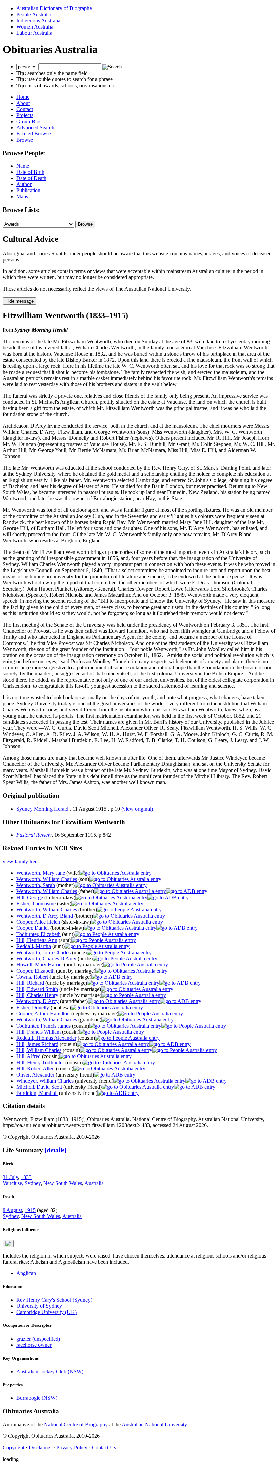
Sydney (11, 1216)
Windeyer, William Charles (45, 1081)
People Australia (33, 14)
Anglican (26, 1273)
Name (22, 166)
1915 (30, 1210)
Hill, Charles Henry (37, 995)
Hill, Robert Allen (35, 1068)
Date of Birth (30, 172)
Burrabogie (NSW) (36, 1398)
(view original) (137, 809)
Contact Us (104, 1447)
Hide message (19, 301)
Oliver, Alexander (35, 1075)
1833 (26, 1177)
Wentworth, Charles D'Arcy (46, 958)
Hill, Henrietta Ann (36, 940)
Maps (22, 196)
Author (24, 184)
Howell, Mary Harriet (39, 964)
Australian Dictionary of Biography (54, 8)
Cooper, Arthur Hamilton (43, 1013)
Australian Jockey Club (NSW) (49, 1371)
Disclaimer (40, 1447)
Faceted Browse (33, 134)
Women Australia (34, 27)
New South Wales (62, 1183)
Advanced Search (35, 127)
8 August (12, 1210)
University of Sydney (39, 1306)
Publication (28, 190)
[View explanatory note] (8, 1243)
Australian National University (154, 1424)
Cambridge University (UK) (46, 1312)
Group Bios (28, 121)
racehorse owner (34, 1345)
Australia (94, 1183)
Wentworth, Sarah (35, 885)
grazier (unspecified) (38, 1339)
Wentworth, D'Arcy (37, 1001)
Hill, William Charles (38, 1050)
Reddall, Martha (33, 946)
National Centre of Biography (76, 1424)
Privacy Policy (71, 1447)
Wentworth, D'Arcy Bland (44, 916)
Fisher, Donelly (32, 1007)
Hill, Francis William (38, 1032)
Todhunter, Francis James (43, 1026)
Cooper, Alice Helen (38, 922)
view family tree (20, 861)
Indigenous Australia (38, 20)
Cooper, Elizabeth (35, 971)
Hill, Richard (30, 983)
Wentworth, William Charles (46, 879)
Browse (24, 140)
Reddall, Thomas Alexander (46, 1038)
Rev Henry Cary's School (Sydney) (54, 1300)
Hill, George (29, 897)
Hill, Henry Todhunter (40, 1062)
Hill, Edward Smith (37, 989)
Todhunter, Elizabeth (38, 934)
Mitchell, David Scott (39, 1087)
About (23, 103)
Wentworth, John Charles (43, 952)
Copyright (13, 1447)
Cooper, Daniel (32, 928)
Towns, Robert (32, 977)
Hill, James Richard (37, 1044)
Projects (24, 115)
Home (22, 97)
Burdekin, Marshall (37, 1093)
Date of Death (31, 178)
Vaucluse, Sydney (22, 1183)
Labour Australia (34, 33)
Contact (24, 109)
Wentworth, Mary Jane (40, 873)
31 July (10, 1177)
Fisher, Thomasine (36, 903)
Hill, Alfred (28, 1056)
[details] (55, 1150)
